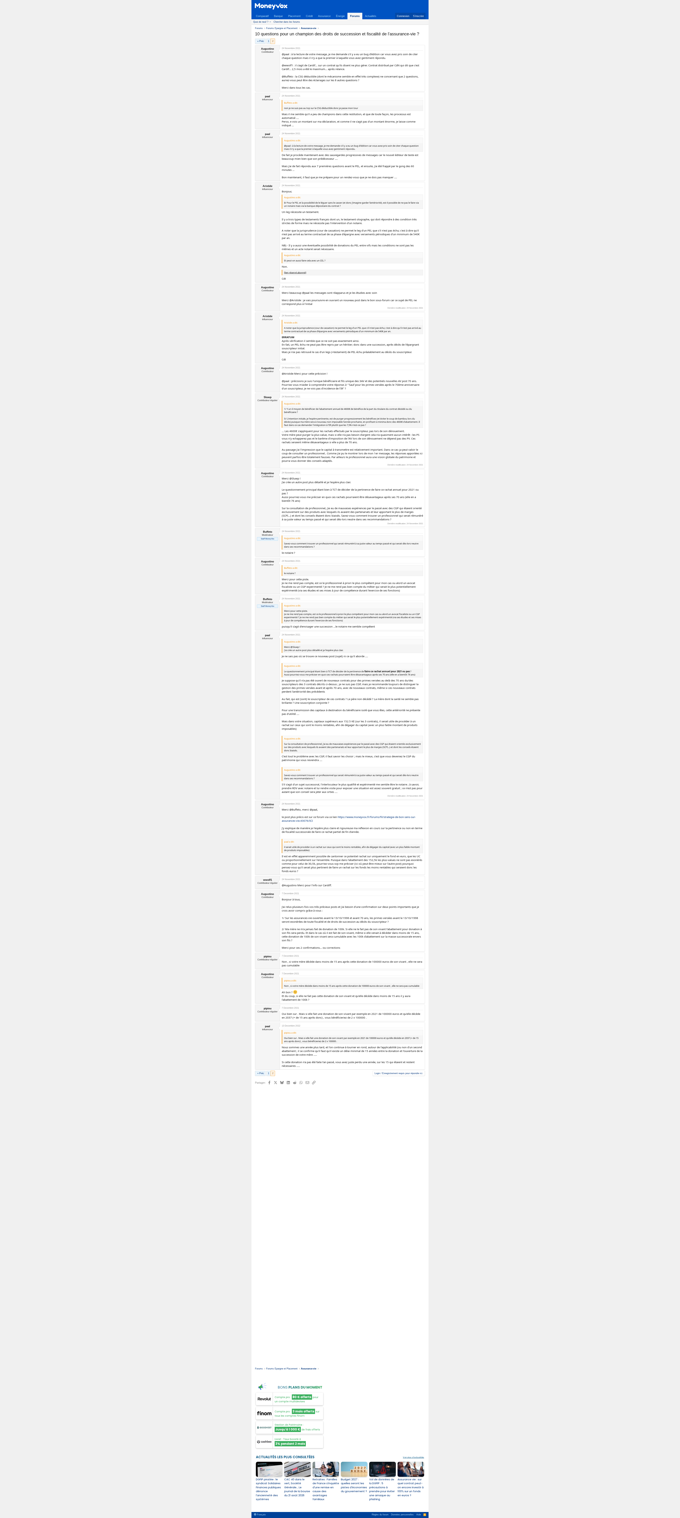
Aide (418, 1514)
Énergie (340, 16)
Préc (261, 41)
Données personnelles (402, 1514)
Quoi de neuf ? (260, 22)
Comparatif (262, 16)
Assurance (324, 16)
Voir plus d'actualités (413, 1457)
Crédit (309, 16)
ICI (311, 820)
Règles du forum (380, 1514)
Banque (278, 16)
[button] (270, 22)
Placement (294, 16)
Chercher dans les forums (287, 22)
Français (261, 1514)
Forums (355, 16)
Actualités (370, 16)
